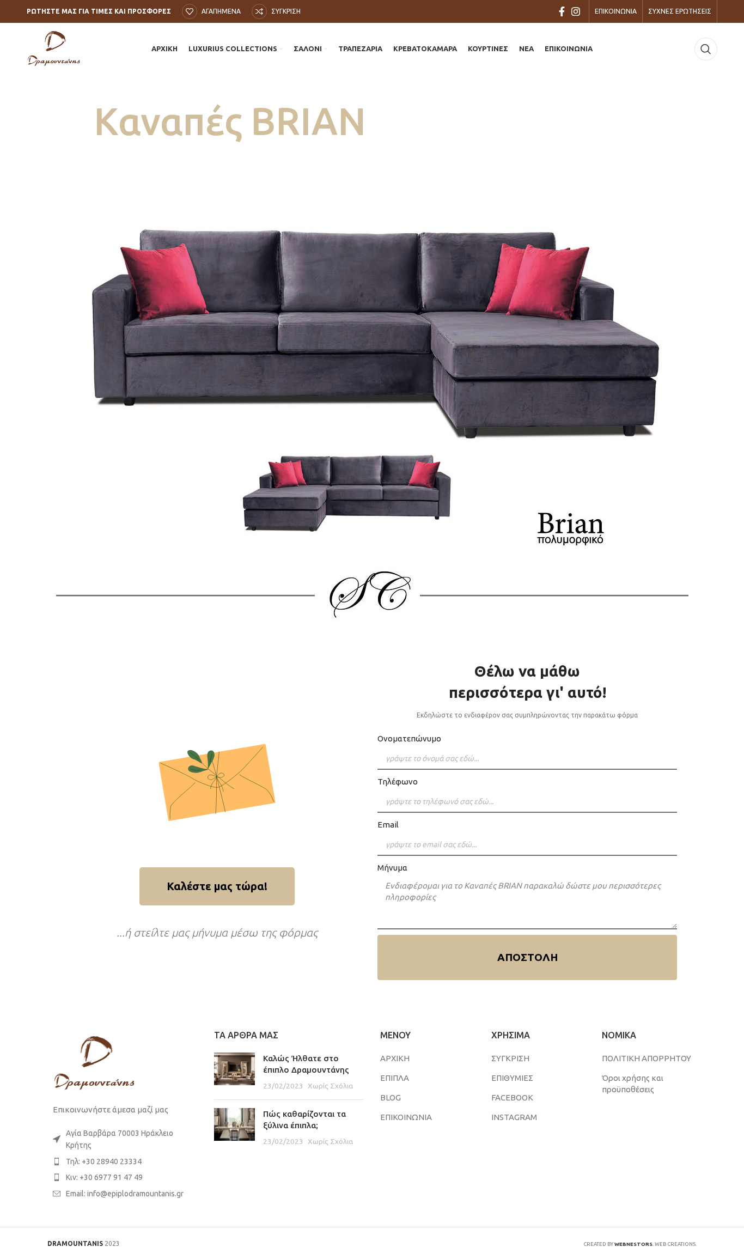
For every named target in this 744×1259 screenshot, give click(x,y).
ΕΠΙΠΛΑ (394, 1077)
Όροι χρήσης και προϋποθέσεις (632, 1083)
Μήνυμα (392, 867)
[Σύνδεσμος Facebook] (562, 11)
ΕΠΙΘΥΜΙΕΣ (512, 1077)
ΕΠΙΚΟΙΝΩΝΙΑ (406, 1117)
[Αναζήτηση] (706, 49)
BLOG (390, 1097)
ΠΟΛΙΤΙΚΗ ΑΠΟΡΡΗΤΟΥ (646, 1058)
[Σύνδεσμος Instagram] (575, 11)
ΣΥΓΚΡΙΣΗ (510, 1058)
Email (388, 824)
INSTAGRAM (514, 1117)
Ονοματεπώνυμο (409, 738)
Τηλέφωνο (397, 781)
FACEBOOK (512, 1097)
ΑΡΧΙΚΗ (395, 1058)
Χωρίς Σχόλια (330, 1085)
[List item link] (122, 1161)
